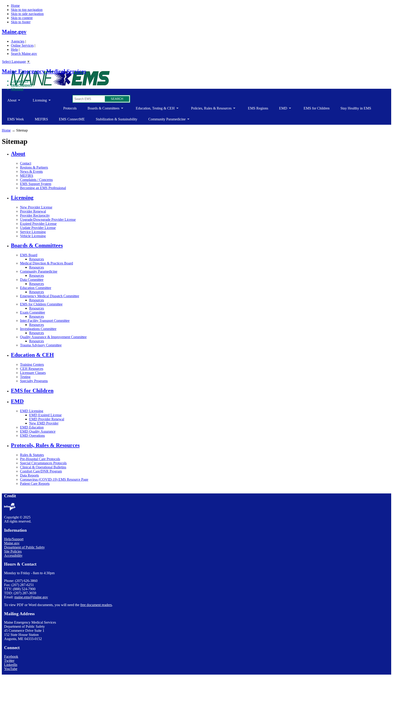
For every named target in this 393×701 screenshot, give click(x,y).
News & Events (31, 171)
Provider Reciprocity (35, 215)
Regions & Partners (34, 167)
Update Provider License (38, 228)
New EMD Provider (43, 423)
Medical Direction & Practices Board (46, 263)
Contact (25, 163)
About (9, 102)
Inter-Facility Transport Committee (45, 321)
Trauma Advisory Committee (41, 345)
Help (14, 49)
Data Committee (31, 280)
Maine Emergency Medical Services (44, 71)
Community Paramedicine (164, 121)
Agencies (17, 41)
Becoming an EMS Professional (43, 188)
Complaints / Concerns (36, 180)
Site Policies (13, 551)
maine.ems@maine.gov (31, 597)
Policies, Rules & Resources (209, 110)
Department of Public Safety (24, 547)
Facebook (11, 656)
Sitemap (17, 89)
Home (15, 6)
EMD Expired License (45, 415)
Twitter (9, 661)
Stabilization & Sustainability (116, 119)
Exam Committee (32, 312)
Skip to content (22, 18)
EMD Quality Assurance (37, 431)
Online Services (22, 45)
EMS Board (28, 255)
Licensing (37, 102)
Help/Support (21, 85)
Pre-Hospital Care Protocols (40, 459)
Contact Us (19, 81)
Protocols (70, 108)
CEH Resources (31, 369)
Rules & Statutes (32, 455)
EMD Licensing (31, 411)
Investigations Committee (38, 329)
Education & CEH (32, 355)
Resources (36, 259)
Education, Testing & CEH (152, 110)
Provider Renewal (33, 211)
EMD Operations (32, 435)
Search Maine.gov (24, 54)
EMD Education (32, 427)
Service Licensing (33, 232)
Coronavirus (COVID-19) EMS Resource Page (54, 479)
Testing (25, 377)
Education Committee (35, 288)
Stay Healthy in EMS (355, 108)
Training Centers (32, 364)
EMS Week (15, 119)
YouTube (10, 669)
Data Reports (29, 475)
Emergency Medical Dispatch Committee (49, 296)
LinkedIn (10, 665)
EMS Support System (35, 184)
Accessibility (13, 555)
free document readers (96, 605)
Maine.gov (14, 32)
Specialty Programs (34, 381)
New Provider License (36, 207)
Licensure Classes (33, 373)
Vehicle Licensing (33, 236)
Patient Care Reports (35, 483)
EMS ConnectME (72, 119)
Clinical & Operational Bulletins (43, 467)
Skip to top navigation (27, 10)
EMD (280, 110)
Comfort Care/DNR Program (41, 471)
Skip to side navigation (27, 14)
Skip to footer (20, 22)
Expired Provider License (38, 224)
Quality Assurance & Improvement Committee (53, 337)
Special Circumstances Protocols (43, 463)
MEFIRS (41, 119)
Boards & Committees (100, 110)
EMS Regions (258, 108)
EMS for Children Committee (41, 304)
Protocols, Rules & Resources (45, 445)
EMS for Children (317, 108)
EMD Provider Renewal (46, 419)
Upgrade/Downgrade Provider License (48, 219)
